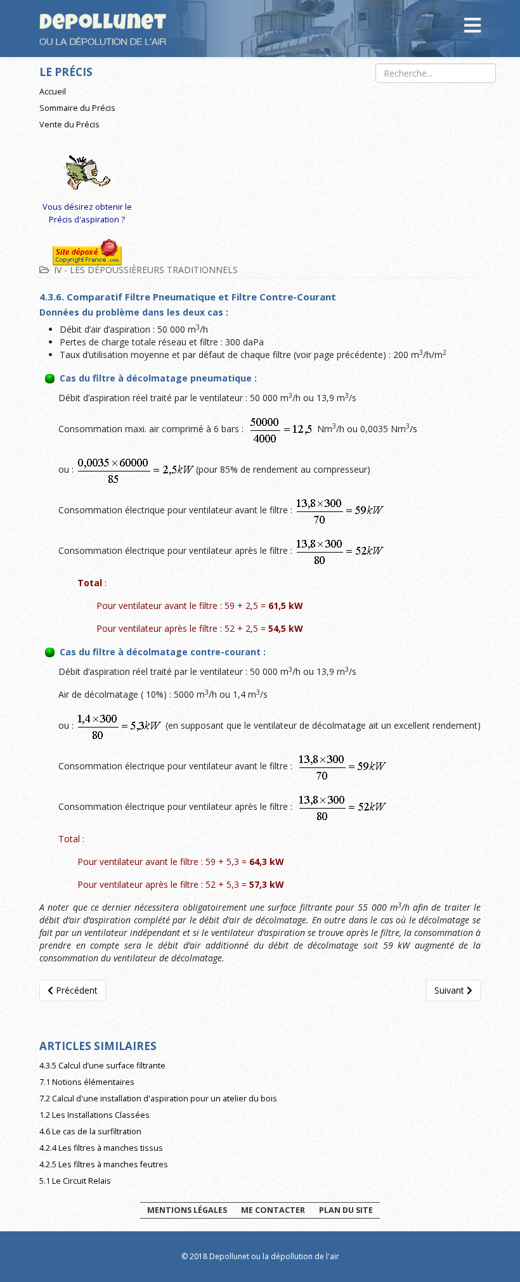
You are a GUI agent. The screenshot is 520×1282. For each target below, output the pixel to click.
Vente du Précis (69, 124)
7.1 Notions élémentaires (86, 1082)
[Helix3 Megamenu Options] (472, 27)
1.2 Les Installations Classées (94, 1115)
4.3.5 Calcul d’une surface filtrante (102, 1065)
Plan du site (346, 1210)
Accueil (52, 91)
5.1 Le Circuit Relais (75, 1181)
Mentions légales (187, 1210)
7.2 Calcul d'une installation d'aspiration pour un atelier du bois (158, 1098)
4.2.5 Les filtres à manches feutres (103, 1164)
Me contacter (273, 1210)
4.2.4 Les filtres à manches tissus (101, 1148)
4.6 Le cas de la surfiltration (90, 1131)
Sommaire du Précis (77, 108)
